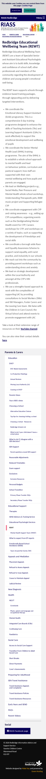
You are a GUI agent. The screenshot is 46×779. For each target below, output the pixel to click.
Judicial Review (15, 584)
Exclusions (13, 474)
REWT (11, 528)
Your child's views (16, 401)
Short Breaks (14, 658)
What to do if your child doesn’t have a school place (23, 433)
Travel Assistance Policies (19, 693)
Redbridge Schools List (18, 427)
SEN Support (14, 447)
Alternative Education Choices (20, 411)
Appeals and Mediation (18, 557)
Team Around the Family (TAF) (20, 551)
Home (3, 34)
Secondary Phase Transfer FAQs (21, 500)
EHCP (11, 364)
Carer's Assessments (17, 669)
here (4, 340)
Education (12, 358)
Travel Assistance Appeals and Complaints (19, 687)
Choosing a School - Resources (20, 422)
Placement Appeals (16, 562)
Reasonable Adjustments (18, 458)
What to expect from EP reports (21, 538)
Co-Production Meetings (18, 374)
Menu (39, 18)
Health (11, 595)
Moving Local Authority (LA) (20, 385)
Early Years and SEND (17, 705)
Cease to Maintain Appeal (19, 578)
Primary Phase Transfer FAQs (20, 495)
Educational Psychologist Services (12, 36)
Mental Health (14, 618)
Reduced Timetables (17, 463)
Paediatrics (13, 635)
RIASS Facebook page (18, 731)
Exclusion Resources (17, 479)
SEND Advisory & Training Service (22, 517)
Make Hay (26, 769)
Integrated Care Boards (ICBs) (20, 624)
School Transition (16, 490)
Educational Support (29, 34)
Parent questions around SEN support (23, 452)
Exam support (14, 468)
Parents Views (14, 395)
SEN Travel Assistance (17, 681)
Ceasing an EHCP (16, 390)
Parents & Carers (14, 34)
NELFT (11, 601)
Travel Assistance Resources (20, 699)
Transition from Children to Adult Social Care (22, 652)
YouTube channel (29, 329)
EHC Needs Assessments (18, 369)
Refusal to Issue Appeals (18, 573)
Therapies (13, 512)
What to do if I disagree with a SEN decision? (21, 440)
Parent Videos (14, 716)
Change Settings (29, 10)
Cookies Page (27, 5)
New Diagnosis (14, 589)
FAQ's (10, 710)
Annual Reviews (15, 379)
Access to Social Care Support (20, 646)
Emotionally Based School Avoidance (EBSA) (19, 545)
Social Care (13, 640)
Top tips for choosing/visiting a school (23, 416)
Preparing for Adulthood (19, 675)
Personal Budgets (16, 485)
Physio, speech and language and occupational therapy (21, 612)
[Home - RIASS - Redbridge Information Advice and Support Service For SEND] (23, 26)
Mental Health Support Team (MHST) (23, 533)
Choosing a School (16, 406)
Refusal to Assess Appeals (19, 567)
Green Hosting (37, 771)
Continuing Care (15, 629)
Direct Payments (15, 664)
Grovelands (14, 606)
